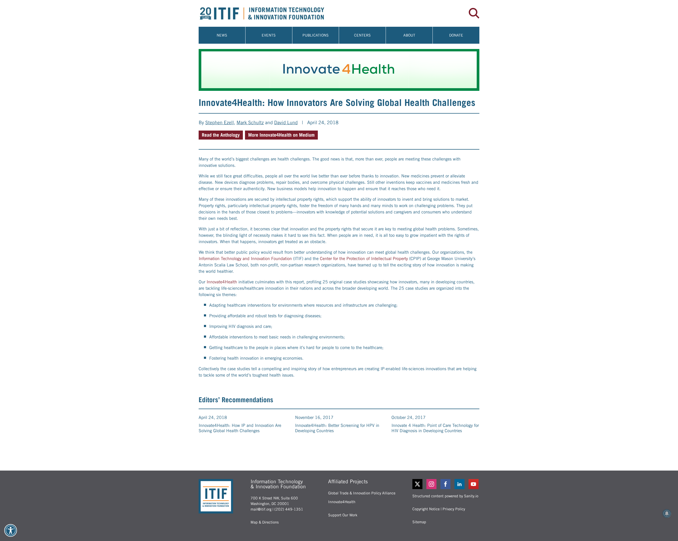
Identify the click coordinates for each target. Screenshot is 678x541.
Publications (315, 35)
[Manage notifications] (667, 513)
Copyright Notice (426, 509)
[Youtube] (474, 484)
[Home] (269, 13)
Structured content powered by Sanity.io (445, 496)
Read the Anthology (221, 135)
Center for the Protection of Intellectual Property (364, 258)
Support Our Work (342, 515)
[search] (474, 13)
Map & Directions (265, 522)
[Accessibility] (10, 530)
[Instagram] (431, 484)
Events (269, 35)
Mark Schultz (250, 122)
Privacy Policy (454, 509)
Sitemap (419, 522)
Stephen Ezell (219, 122)
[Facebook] (445, 484)
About (409, 35)
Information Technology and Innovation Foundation (245, 258)
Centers (362, 35)
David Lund (286, 122)
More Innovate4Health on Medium (281, 135)
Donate (456, 35)
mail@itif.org (261, 509)
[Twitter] (417, 484)
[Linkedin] (459, 484)
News (222, 35)
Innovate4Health (222, 281)
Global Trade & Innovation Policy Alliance (361, 493)
